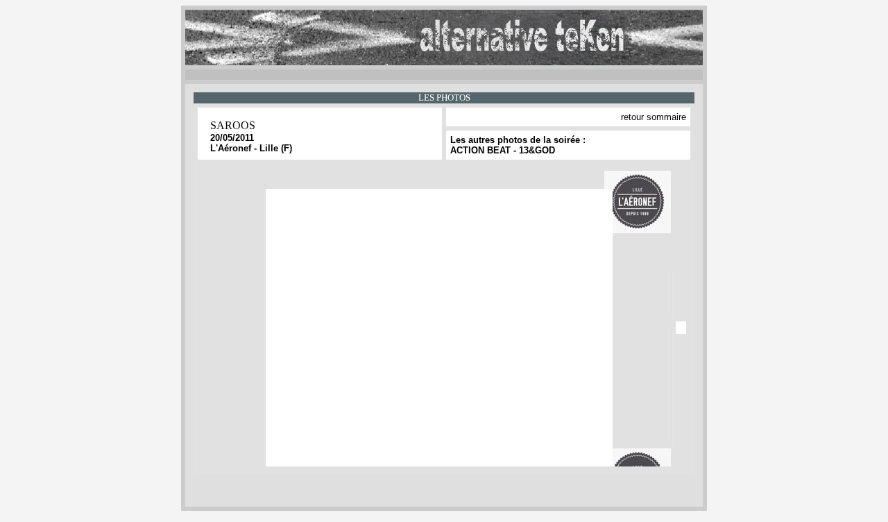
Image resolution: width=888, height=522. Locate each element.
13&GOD (537, 150)
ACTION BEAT (480, 150)
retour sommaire (653, 117)
